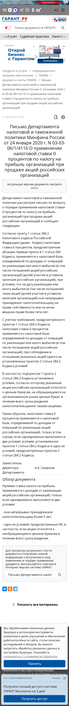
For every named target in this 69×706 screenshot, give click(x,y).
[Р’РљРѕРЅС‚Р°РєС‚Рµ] (4, 589)
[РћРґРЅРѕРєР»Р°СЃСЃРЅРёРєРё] (10, 589)
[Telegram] (15, 589)
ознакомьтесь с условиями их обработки (30, 656)
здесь (34, 187)
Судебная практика (34, 36)
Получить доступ (34, 699)
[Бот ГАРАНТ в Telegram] (27, 10)
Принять (34, 664)
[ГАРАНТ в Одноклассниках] (33, 10)
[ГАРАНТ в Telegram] (21, 10)
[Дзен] (10, 10)
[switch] (8, 27)
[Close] (64, 678)
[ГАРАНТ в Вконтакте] (4, 10)
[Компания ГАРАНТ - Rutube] (38, 10)
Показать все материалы (37, 604)
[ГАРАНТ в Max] (15, 10)
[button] (55, 10)
